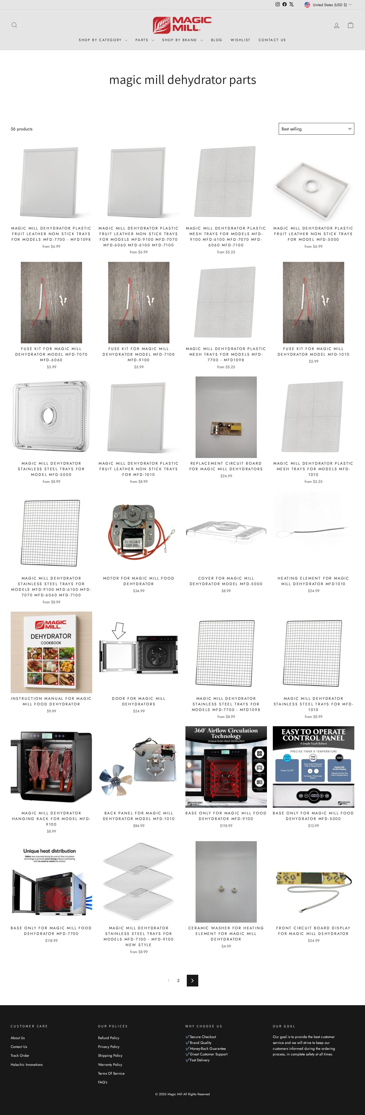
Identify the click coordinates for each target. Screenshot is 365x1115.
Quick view (51, 216)
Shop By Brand (180, 39)
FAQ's (102, 1082)
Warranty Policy (110, 1064)
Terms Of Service (111, 1073)
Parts (142, 39)
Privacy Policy (108, 1046)
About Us (18, 1037)
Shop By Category (101, 39)
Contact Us (272, 39)
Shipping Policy (110, 1055)
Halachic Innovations (26, 1064)
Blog (217, 39)
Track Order (20, 1055)
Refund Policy (108, 1037)
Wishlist (241, 39)
